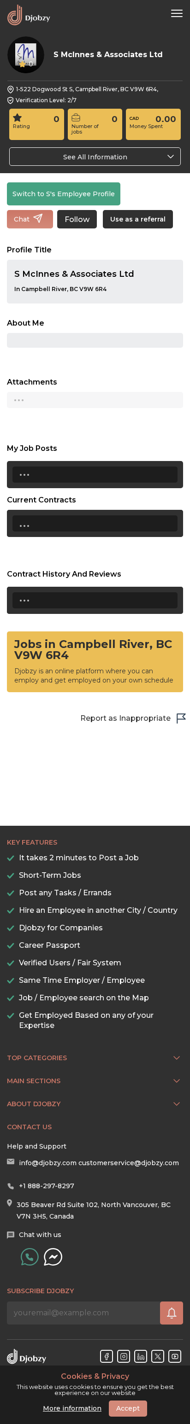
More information (72, 1408)
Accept (128, 1408)
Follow (77, 219)
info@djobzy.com (48, 1163)
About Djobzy (33, 1104)
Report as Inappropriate (125, 718)
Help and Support (36, 1146)
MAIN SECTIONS (33, 1081)
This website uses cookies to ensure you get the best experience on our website (95, 1384)
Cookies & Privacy (95, 1376)
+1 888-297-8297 (46, 1186)
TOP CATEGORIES (37, 1058)
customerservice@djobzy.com (128, 1163)
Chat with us (40, 1234)
